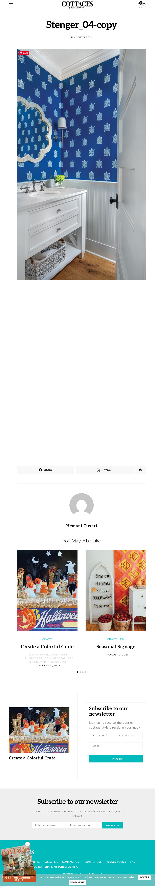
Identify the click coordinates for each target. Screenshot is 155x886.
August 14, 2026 (49, 665)
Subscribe (116, 759)
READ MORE (77, 882)
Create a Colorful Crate (47, 647)
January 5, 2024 (82, 37)
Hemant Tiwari (81, 526)
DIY (122, 639)
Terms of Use (92, 861)
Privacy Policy (116, 861)
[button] (77, 672)
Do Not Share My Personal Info (56, 866)
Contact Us (70, 861)
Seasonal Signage (115, 647)
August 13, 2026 (118, 654)
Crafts (47, 639)
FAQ (132, 861)
